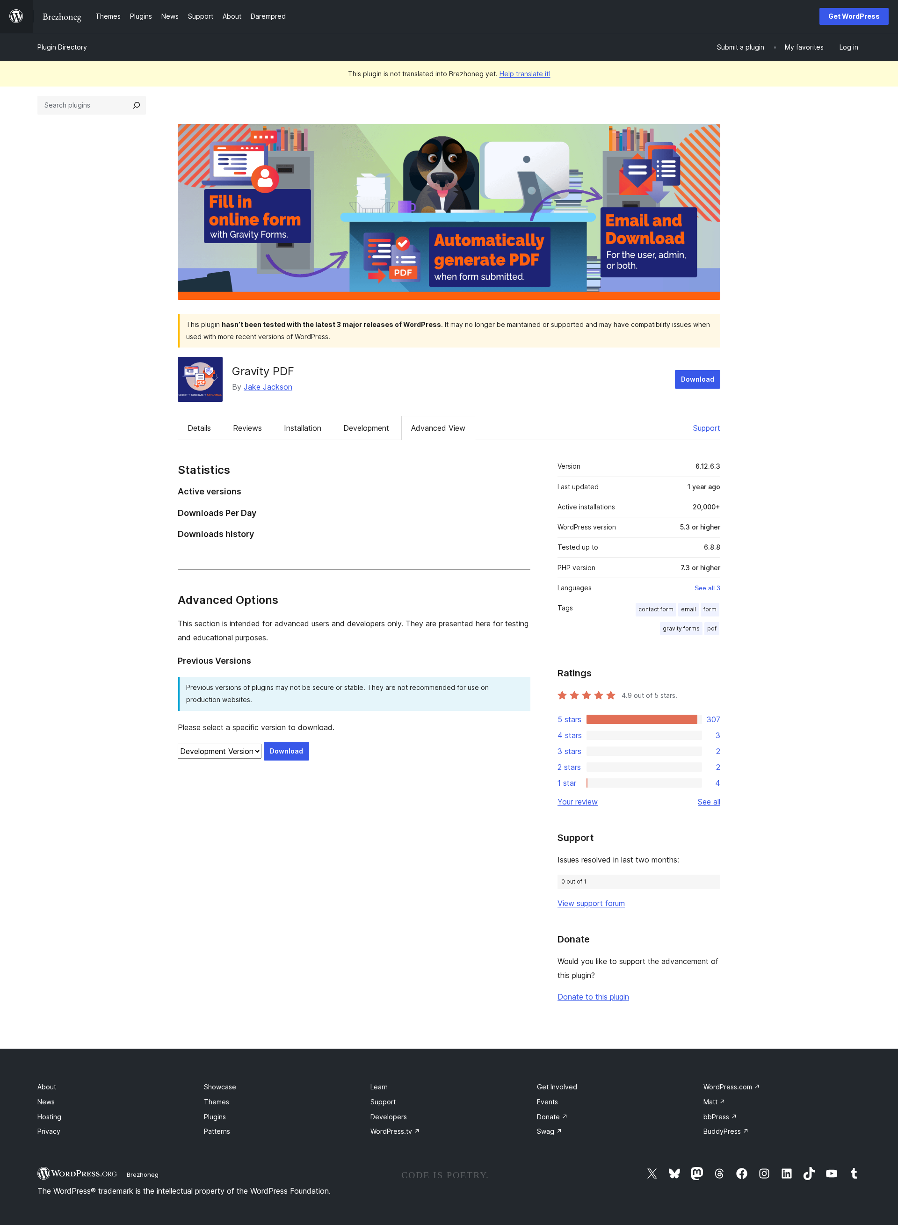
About (46, 1087)
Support (706, 428)
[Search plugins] (136, 105)
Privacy (48, 1131)
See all (709, 801)
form (710, 609)
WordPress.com (731, 1087)
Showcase (220, 1087)
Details (199, 428)
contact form (656, 609)
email (688, 609)
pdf (712, 628)
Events (547, 1102)
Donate (552, 1117)
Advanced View (438, 428)
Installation (302, 428)
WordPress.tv (395, 1131)
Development (366, 428)
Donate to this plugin (593, 996)
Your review (578, 801)
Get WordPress (854, 16)
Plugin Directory (62, 47)
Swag (549, 1131)
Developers (388, 1117)
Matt (714, 1102)
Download (697, 379)
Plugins (215, 1117)
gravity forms (681, 628)
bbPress (720, 1117)
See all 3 (707, 588)
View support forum (591, 903)
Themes (216, 1102)
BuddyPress (726, 1131)
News (46, 1102)
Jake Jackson (268, 386)
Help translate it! (525, 74)
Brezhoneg (143, 1174)
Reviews (247, 428)
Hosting (49, 1117)
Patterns (217, 1131)
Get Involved (557, 1087)
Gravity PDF (263, 371)
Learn (379, 1087)
